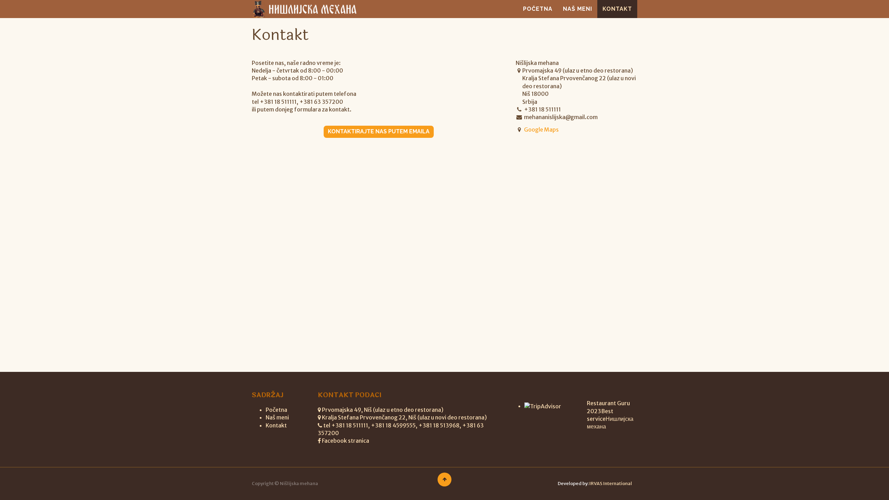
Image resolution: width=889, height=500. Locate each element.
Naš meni (277, 417)
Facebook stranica (345, 440)
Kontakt (276, 425)
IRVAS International (610, 483)
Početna (276, 409)
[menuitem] (538, 9)
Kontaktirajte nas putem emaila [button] (379, 131)
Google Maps (541, 129)
